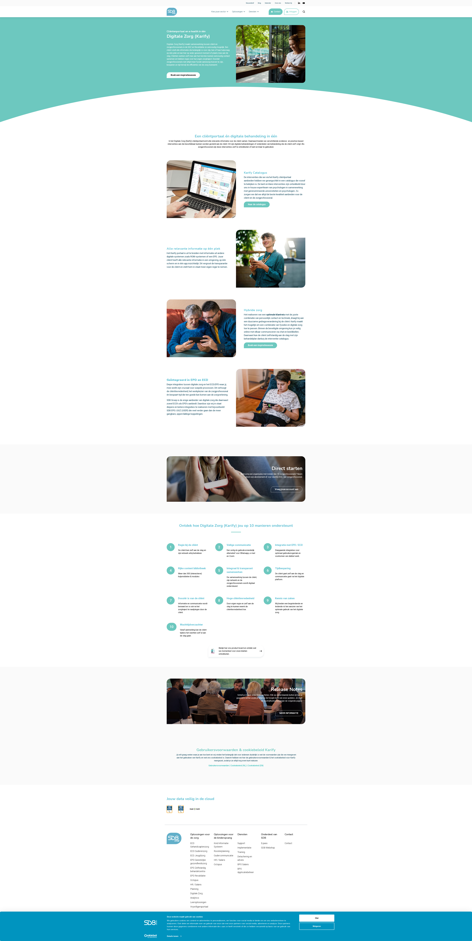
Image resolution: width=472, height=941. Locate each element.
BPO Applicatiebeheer (245, 870)
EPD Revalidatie (198, 875)
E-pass (264, 843)
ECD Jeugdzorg (197, 855)
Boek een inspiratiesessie (183, 75)
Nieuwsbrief (250, 3)
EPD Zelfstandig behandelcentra (198, 870)
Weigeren (317, 926)
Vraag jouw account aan (286, 489)
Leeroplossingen (198, 902)
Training (241, 852)
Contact (277, 11)
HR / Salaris (195, 884)
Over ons (278, 3)
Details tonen (172, 936)
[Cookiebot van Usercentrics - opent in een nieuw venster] (150, 936)
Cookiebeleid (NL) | (239, 765)
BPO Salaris (243, 864)
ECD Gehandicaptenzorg (199, 845)
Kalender (268, 3)
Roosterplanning (221, 851)
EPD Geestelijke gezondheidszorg (198, 862)
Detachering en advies (244, 858)
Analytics (194, 898)
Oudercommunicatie (223, 855)
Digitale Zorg (196, 893)
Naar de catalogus (257, 204)
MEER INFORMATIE (289, 713)
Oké (316, 918)
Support (241, 843)
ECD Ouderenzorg (198, 851)
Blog (259, 3)
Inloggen (293, 11)
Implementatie (244, 847)
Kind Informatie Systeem (221, 845)
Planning (194, 889)
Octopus (194, 880)
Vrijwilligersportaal (199, 906)
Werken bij (288, 3)
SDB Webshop (268, 847)
